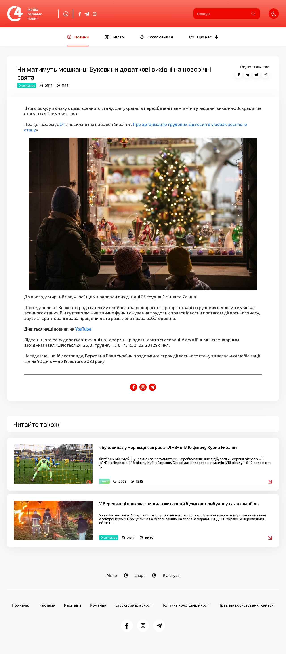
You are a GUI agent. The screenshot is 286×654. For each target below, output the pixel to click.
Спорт (140, 575)
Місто (111, 575)
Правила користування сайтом (246, 605)
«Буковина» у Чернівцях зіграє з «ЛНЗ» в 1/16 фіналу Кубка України (168, 447)
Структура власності (134, 605)
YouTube (83, 328)
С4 (62, 124)
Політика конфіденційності (185, 605)
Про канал (21, 605)
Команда (98, 605)
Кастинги (72, 605)
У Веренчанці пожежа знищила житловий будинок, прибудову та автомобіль (178, 503)
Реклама (47, 605)
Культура (171, 575)
